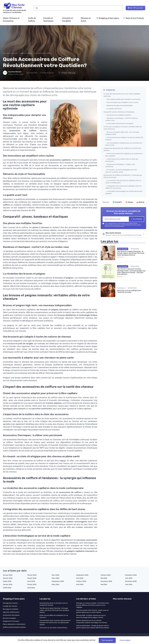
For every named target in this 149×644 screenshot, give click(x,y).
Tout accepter (107, 640)
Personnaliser (125, 640)
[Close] (116, 315)
